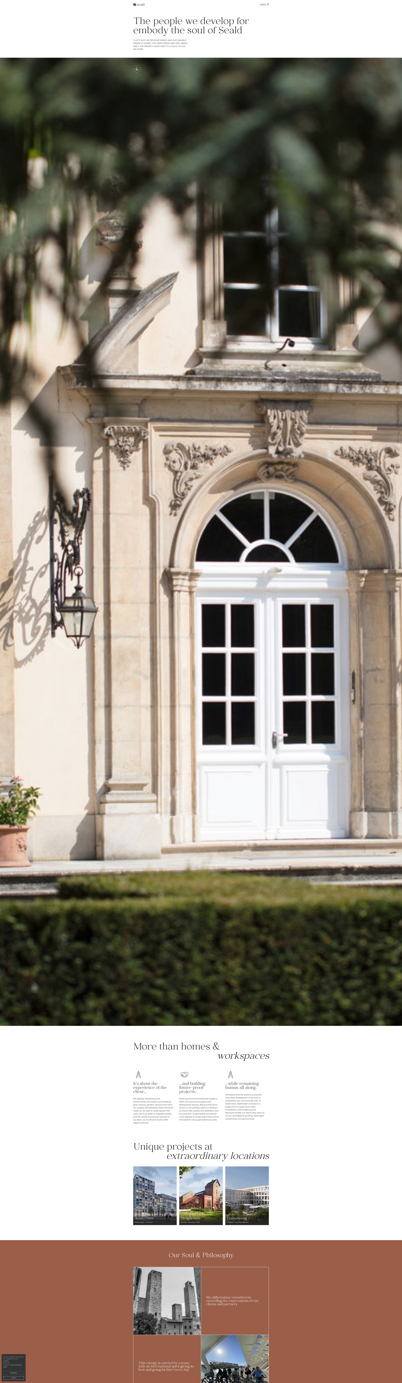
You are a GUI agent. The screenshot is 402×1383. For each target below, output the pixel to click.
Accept (13, 1378)
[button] (136, 68)
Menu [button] (263, 4)
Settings (14, 1373)
